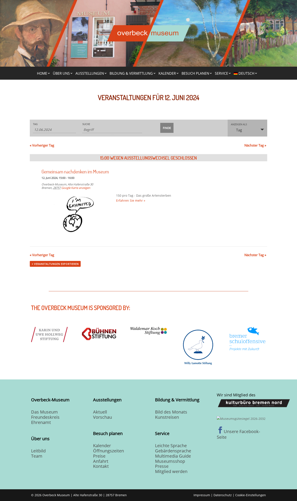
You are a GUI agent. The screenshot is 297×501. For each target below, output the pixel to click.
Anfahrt (100, 461)
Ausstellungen (89, 73)
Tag (35, 124)
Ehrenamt (41, 422)
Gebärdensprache (173, 451)
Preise (99, 456)
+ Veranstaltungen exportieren (55, 263)
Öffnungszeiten (108, 451)
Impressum (202, 495)
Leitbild (38, 451)
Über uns (61, 73)
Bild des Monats (171, 412)
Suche (86, 124)
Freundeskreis (45, 417)
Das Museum (44, 412)
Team (36, 456)
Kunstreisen (167, 417)
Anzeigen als (239, 124)
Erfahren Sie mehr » (130, 200)
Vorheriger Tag (42, 145)
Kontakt (101, 466)
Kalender (167, 73)
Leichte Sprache (171, 445)
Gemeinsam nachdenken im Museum (75, 171)
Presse (162, 466)
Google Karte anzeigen (75, 188)
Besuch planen (195, 73)
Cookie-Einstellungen (250, 495)
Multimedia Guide (173, 456)
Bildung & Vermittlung (131, 73)
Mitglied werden (171, 471)
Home (42, 73)
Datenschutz (223, 495)
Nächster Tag (255, 145)
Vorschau (102, 417)
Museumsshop (170, 461)
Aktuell (100, 412)
